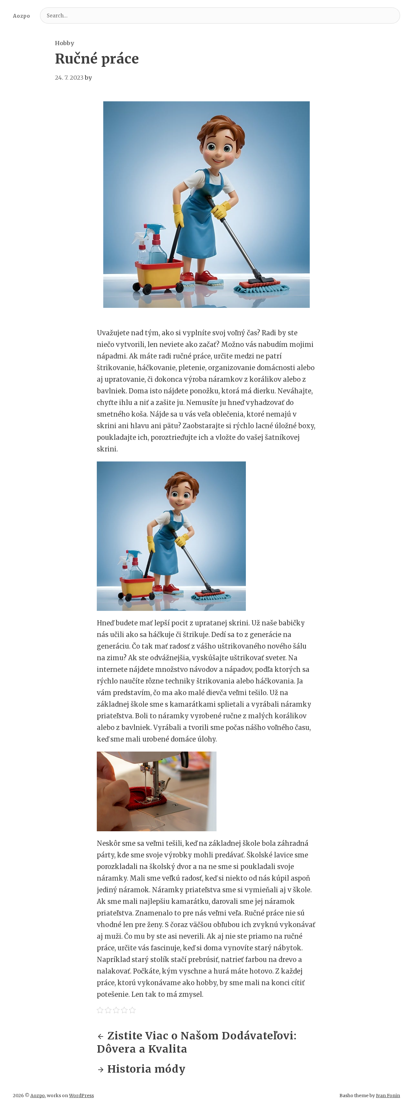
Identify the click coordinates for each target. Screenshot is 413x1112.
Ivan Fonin (388, 1095)
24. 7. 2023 (69, 77)
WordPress (81, 1095)
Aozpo (21, 16)
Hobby (64, 43)
